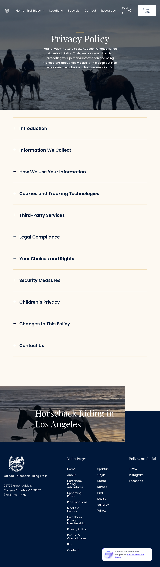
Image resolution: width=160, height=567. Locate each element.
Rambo (102, 486)
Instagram (136, 475)
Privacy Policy (76, 529)
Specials (74, 10)
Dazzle (101, 498)
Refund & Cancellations (76, 537)
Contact (90, 10)
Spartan (103, 469)
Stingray (103, 504)
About (71, 475)
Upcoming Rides (74, 495)
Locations (56, 10)
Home (20, 10)
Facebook (136, 480)
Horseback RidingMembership (76, 520)
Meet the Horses (73, 510)
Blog (70, 544)
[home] (7, 10)
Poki (100, 492)
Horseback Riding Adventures (75, 484)
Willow (101, 510)
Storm (101, 480)
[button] (36, 10)
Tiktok (133, 469)
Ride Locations (77, 502)
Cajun (101, 475)
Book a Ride (147, 10)
